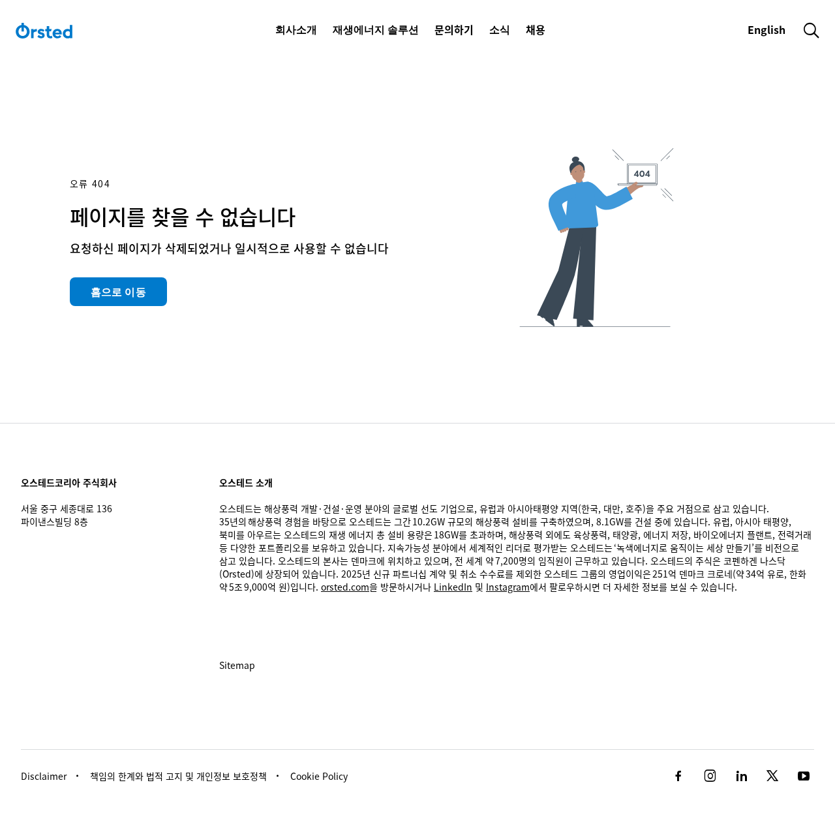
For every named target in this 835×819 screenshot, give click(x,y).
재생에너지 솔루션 (376, 29)
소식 (499, 29)
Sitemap (237, 665)
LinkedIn (453, 586)
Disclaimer (44, 775)
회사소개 (296, 29)
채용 (535, 29)
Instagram (508, 586)
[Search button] (811, 30)
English (768, 29)
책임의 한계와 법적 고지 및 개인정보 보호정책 (178, 775)
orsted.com (345, 586)
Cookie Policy (319, 775)
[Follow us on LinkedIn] (741, 775)
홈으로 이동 (118, 291)
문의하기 (454, 29)
